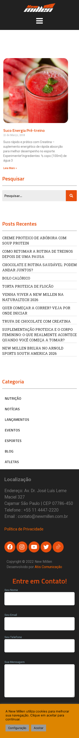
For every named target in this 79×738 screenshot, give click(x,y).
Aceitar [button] (38, 728)
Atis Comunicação (48, 567)
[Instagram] (21, 546)
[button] (39, 21)
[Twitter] (46, 546)
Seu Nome (11, 590)
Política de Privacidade (23, 529)
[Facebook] (9, 546)
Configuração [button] (17, 728)
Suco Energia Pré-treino (24, 130)
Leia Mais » (10, 168)
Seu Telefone (13, 637)
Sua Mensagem (14, 662)
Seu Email (10, 615)
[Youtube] (34, 546)
